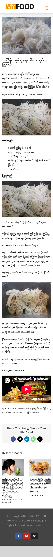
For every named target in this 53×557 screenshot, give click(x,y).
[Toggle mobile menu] (47, 5)
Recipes (21, 408)
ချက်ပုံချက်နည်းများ (34, 408)
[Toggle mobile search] (47, 8)
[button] (4, 480)
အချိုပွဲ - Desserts (31, 412)
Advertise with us (36, 522)
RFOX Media (27, 517)
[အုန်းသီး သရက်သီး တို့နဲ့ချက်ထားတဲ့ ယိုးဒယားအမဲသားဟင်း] (17, 460)
